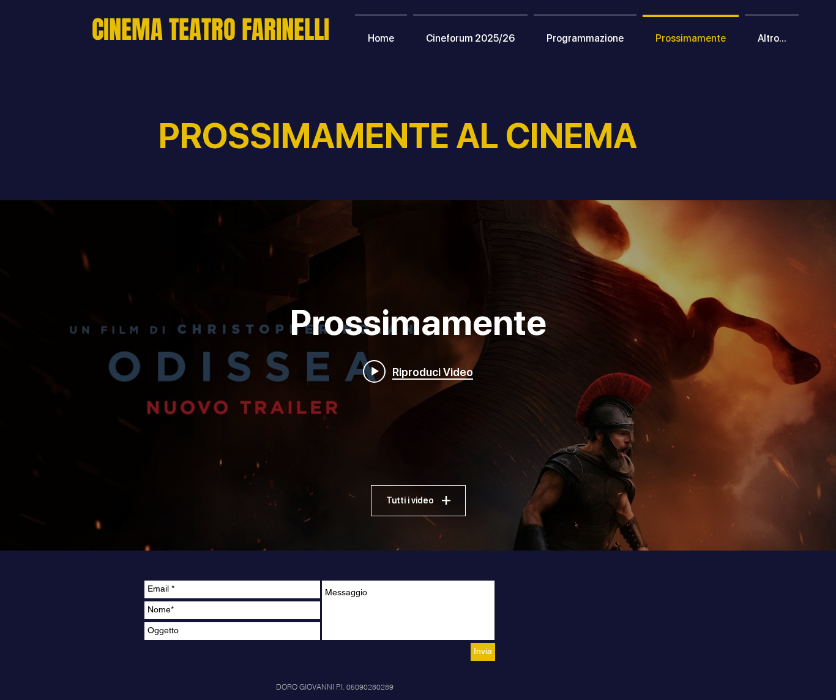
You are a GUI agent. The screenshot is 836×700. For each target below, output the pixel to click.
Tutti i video (410, 500)
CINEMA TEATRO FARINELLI (210, 29)
